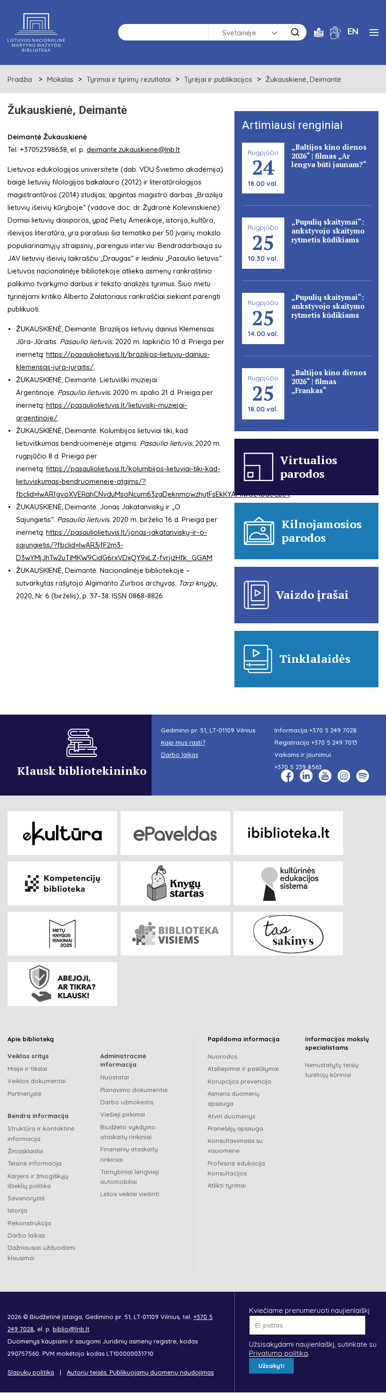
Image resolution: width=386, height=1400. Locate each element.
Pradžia (20, 79)
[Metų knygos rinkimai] (62, 934)
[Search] (295, 32)
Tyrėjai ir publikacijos (218, 79)
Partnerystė (24, 1093)
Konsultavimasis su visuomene (235, 1145)
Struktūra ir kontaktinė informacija (41, 1133)
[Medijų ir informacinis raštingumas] (62, 984)
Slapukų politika (31, 1372)
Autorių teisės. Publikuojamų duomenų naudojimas (140, 1372)
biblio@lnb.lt (71, 1329)
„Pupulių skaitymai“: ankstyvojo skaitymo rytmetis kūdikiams (328, 230)
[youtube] (325, 776)
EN (353, 31)
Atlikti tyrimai (227, 1185)
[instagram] (344, 776)
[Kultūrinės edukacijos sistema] (288, 883)
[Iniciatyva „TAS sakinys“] (288, 934)
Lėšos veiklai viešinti (129, 1194)
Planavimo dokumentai (134, 1090)
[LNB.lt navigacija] (374, 32)
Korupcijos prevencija (239, 1081)
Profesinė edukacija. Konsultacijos (237, 1168)
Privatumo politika (278, 1353)
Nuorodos (222, 1056)
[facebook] (287, 776)
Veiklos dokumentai (37, 1081)
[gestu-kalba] (335, 31)
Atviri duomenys (231, 1116)
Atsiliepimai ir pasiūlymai (243, 1068)
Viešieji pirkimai (122, 1114)
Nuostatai (114, 1077)
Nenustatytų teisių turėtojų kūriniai (331, 1069)
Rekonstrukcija (29, 1223)
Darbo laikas (26, 1235)
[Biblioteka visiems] (175, 934)
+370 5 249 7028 (333, 730)
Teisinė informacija (35, 1163)
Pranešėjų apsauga (235, 1128)
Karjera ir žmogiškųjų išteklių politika (38, 1181)
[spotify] (362, 776)
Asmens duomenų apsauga (233, 1098)
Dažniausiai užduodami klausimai (41, 1252)
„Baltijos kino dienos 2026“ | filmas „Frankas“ (329, 381)
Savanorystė (26, 1198)
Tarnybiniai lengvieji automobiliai (129, 1176)
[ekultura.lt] (62, 833)
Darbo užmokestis (126, 1102)
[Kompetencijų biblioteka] (62, 883)
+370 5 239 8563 (298, 767)
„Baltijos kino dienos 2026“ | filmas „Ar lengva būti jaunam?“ (329, 155)
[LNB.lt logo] (36, 32)
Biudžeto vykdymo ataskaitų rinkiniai (128, 1132)
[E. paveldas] (175, 833)
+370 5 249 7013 (334, 742)
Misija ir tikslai (27, 1068)
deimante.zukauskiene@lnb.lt (133, 149)
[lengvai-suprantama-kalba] (318, 31)
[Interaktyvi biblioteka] (288, 833)
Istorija (17, 1210)
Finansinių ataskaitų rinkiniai (129, 1154)
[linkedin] (306, 776)
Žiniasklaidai (25, 1151)
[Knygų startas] (175, 883)
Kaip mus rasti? (183, 742)
